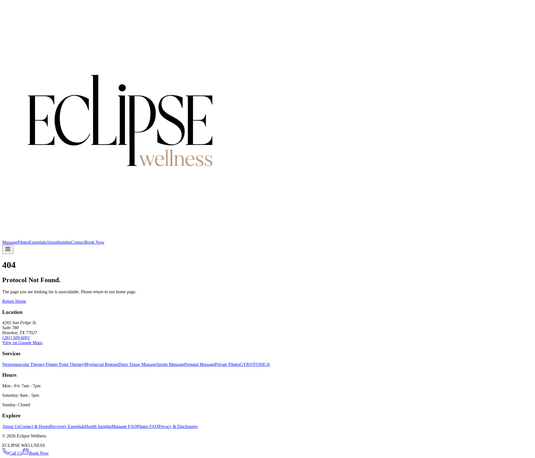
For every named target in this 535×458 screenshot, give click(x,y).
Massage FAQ (124, 426)
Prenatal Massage (199, 364)
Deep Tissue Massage (137, 364)
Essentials (37, 242)
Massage (10, 242)
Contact (78, 242)
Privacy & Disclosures (178, 426)
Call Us (15, 453)
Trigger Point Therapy (64, 364)
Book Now (94, 242)
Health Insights (98, 426)
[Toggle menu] (7, 249)
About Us (11, 426)
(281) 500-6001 (16, 337)
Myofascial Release (101, 364)
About (51, 242)
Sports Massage (170, 364)
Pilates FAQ (147, 426)
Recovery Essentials (67, 426)
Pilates (23, 242)
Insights (64, 242)
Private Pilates (227, 364)
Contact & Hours (35, 426)
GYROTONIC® (255, 364)
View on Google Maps (22, 342)
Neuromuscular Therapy (23, 364)
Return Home (14, 301)
